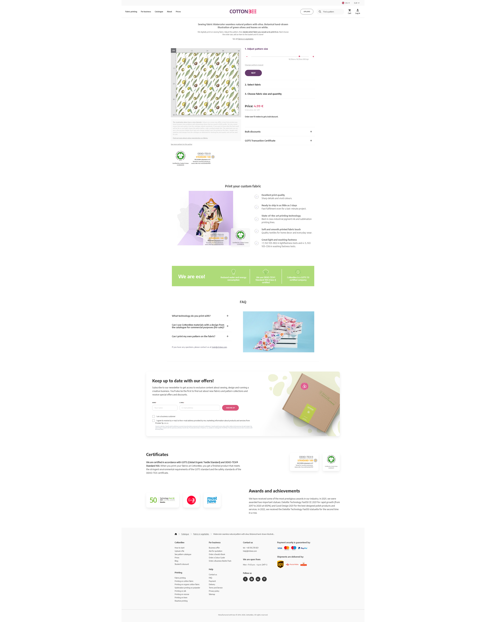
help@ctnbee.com (219, 347)
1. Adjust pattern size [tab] (256, 48)
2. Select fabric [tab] (253, 84)
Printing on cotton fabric (184, 581)
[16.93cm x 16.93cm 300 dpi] (299, 56)
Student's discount (182, 564)
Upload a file (179, 551)
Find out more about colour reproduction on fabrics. (190, 138)
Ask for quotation (215, 551)
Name (154, 402)
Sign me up (230, 408)
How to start (179, 548)
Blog (176, 561)
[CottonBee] (243, 12)
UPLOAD (307, 12)
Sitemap (212, 594)
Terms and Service (215, 588)
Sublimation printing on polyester (187, 588)
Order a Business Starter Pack (220, 561)
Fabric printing (180, 578)
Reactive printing (181, 601)
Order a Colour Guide (217, 558)
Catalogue (159, 11)
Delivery (212, 584)
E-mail (182, 402)
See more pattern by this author (181, 144)
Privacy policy (214, 591)
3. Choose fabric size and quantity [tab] (263, 93)
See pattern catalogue (183, 554)
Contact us (213, 574)
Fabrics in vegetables (245, 39)
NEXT (253, 73)
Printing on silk (180, 591)
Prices (178, 11)
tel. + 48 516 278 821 (250, 548)
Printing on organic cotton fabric (187, 584)
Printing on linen (181, 597)
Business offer (214, 548)
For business (146, 11)
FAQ (210, 578)
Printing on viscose (182, 594)
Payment (212, 581)
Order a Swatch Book (217, 554)
